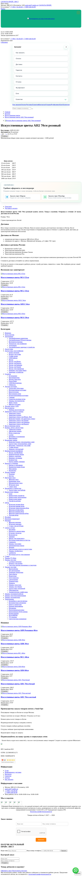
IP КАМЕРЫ (13, 615)
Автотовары (9, 336)
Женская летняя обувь (16, 510)
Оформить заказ (6, 871)
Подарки (8, 517)
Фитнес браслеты (15, 379)
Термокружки (13, 581)
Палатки (12, 474)
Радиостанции (14, 613)
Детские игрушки (11, 386)
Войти (3, 9)
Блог (17, 93)
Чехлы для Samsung (15, 365)
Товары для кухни (15, 585)
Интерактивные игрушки (17, 390)
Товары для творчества (16, 401)
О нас (7, 770)
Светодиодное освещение (17, 619)
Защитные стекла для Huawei (19, 424)
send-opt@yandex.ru (31, 5)
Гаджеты (8, 374)
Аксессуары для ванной (17, 588)
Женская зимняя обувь (16, 511)
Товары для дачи (10, 560)
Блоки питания (14, 352)
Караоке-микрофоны (16, 606)
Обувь (7, 503)
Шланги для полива (15, 563)
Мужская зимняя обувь (16, 506)
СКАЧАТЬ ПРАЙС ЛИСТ (10, 1)
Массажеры (13, 469)
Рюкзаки (8, 520)
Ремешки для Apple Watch (17, 370)
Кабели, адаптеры (15, 456)
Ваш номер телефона (34, 850)
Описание (8, 206)
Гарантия (19, 70)
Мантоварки (13, 438)
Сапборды (12, 553)
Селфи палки (13, 356)
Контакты (19, 76)
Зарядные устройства (16, 372)
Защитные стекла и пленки (14, 411)
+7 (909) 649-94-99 (29, 7)
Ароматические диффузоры (18, 592)
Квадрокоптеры (14, 377)
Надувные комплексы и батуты (19, 540)
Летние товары (10, 472)
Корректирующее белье (17, 467)
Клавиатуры (13, 460)
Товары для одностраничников (15, 595)
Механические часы (15, 483)
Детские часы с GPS (12, 406)
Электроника (9, 599)
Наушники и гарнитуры (13, 488)
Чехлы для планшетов (16, 369)
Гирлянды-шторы (15, 501)
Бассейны (12, 529)
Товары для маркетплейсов (14, 594)
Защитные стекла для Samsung (19, 422)
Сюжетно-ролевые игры (17, 399)
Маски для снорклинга (16, 538)
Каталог (17, 47)
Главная (7, 112)
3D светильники (14, 570)
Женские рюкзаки (15, 522)
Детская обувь (13, 515)
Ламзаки (12, 536)
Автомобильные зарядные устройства (22, 347)
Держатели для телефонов (18, 343)
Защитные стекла (15, 413)
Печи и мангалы (14, 433)
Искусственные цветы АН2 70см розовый (19, 117)
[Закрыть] (78, 12)
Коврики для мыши (15, 458)
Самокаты (12, 542)
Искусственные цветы (12, 115)
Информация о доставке (13, 772)
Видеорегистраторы (15, 342)
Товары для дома (10, 567)
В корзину (5, 136)
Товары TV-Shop (10, 558)
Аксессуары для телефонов (14, 351)
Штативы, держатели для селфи (19, 445)
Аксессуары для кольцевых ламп (20, 444)
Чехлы (11, 360)
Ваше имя (4, 850)
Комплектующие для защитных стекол (22, 419)
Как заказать (20, 53)
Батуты (11, 476)
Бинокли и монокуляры (17, 531)
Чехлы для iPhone (15, 361)
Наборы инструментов (16, 410)
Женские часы (13, 479)
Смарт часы (13, 486)
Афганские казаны (15, 431)
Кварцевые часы (14, 481)
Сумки (7, 556)
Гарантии (8, 776)
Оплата (18, 58)
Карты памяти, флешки (17, 461)
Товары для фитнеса (16, 551)
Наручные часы (10, 478)
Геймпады (12, 385)
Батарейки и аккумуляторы (18, 601)
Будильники (13, 376)
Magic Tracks (13, 402)
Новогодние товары (11, 492)
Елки (10, 494)
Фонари (11, 547)
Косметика (12, 470)
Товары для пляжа (15, 544)
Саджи (11, 435)
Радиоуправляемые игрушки (18, 395)
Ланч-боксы (13, 574)
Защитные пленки (15, 415)
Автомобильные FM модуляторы (20, 340)
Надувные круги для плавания (19, 554)
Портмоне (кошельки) (12, 519)
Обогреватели (13, 590)
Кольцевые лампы (11, 440)
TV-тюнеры (13, 617)
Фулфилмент (20, 88)
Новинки (8, 333)
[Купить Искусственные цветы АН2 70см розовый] (23, 120)
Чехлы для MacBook (16, 452)
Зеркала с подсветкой (16, 449)
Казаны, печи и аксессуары (14, 427)
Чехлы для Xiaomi (15, 367)
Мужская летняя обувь (16, 504)
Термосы (12, 583)
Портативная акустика (16, 610)
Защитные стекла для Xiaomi (18, 420)
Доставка (19, 64)
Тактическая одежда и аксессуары (20, 549)
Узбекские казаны (15, 429)
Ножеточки (13, 576)
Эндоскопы (13, 345)
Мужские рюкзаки (15, 524)
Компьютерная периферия (14, 451)
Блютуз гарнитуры (15, 604)
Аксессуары (9, 349)
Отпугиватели (14, 578)
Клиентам (19, 99)
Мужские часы (14, 485)
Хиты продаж (9, 335)
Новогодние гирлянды (16, 495)
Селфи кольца (13, 447)
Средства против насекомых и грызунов (22, 565)
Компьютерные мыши (16, 454)
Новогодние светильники (17, 497)
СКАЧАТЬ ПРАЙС (45, 5)
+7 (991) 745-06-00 (16, 7)
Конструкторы (14, 392)
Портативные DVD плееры (18, 612)
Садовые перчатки (15, 561)
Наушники (12, 608)
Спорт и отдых (10, 528)
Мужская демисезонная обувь (19, 508)
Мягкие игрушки (14, 404)
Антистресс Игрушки (16, 388)
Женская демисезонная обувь (19, 513)
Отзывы (18, 82)
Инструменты (9, 408)
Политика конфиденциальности (41, 811)
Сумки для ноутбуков (16, 526)
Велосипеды (13, 535)
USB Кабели (13, 358)
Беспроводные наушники (17, 603)
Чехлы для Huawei (15, 363)
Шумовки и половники (17, 436)
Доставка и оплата (11, 208)
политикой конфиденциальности (39, 874)
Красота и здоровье (11, 463)
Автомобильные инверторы (18, 338)
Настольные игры (15, 394)
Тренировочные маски (16, 545)
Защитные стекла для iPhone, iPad (20, 417)
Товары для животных (12, 597)
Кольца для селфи (15, 354)
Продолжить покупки (19, 871)
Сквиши (11, 397)
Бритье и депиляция (15, 465)
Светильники (13, 579)
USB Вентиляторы (15, 383)
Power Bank (13, 381)
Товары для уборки (15, 587)
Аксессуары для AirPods (17, 490)
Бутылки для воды (15, 533)
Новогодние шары (15, 499)
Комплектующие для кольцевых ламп (21, 442)
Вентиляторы (13, 569)
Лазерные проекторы (16, 572)
